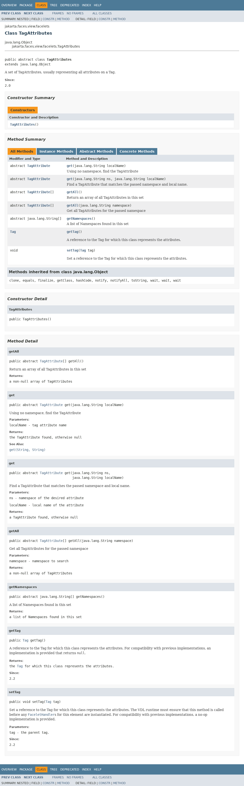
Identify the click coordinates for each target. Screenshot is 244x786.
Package (26, 5)
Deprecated (69, 5)
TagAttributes (22, 124)
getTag (72, 232)
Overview (9, 5)
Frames (58, 13)
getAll (72, 192)
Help (97, 5)
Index (86, 5)
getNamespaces (79, 218)
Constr (48, 19)
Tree (53, 5)
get (69, 166)
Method (63, 19)
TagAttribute (38, 166)
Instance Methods (56, 151)
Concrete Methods (137, 151)
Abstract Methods (96, 151)
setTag (72, 250)
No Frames (75, 13)
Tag (13, 232)
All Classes (102, 13)
